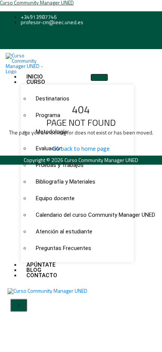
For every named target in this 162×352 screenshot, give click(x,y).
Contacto (41, 275)
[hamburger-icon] (99, 77)
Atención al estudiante (64, 231)
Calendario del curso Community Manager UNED (82, 215)
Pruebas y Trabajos (60, 165)
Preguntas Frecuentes (63, 248)
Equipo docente (55, 198)
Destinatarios (52, 98)
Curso (35, 82)
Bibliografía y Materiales (65, 181)
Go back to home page (81, 148)
